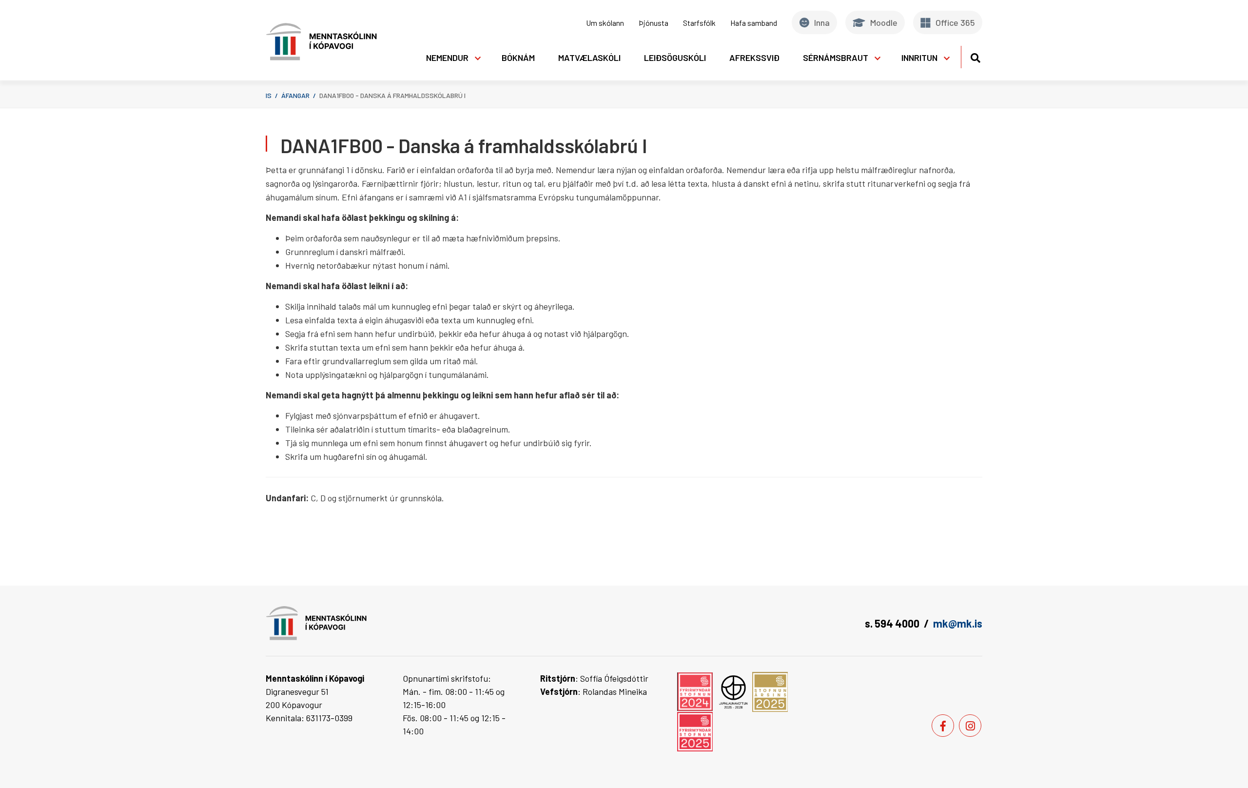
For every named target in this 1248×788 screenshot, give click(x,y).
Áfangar (295, 95)
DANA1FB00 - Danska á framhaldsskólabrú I (392, 95)
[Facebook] (943, 725)
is (269, 95)
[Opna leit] (975, 56)
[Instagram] (970, 725)
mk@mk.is (957, 623)
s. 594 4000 (892, 623)
